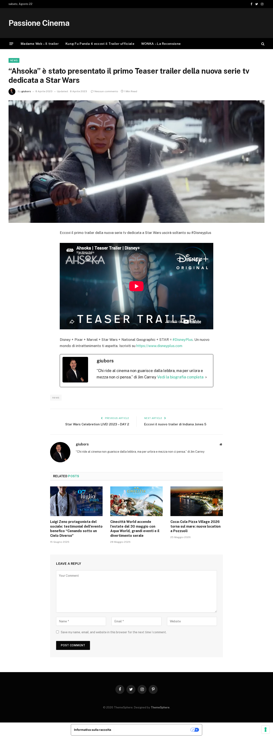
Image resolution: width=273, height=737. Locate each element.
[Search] (262, 43)
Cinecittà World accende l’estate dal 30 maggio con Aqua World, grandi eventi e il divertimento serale (134, 529)
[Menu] (11, 43)
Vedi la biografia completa (180, 377)
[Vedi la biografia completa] (206, 377)
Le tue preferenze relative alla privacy (152, 729)
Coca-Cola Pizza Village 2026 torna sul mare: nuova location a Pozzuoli (195, 526)
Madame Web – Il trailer (40, 43)
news (56, 397)
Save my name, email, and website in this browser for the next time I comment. (114, 632)
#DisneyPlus (183, 339)
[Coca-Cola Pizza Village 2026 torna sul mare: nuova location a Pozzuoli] (196, 501)
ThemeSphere (160, 707)
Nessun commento (106, 91)
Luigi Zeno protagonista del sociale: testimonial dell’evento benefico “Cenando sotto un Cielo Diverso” (76, 529)
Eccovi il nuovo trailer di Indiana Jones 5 (175, 424)
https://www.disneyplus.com (159, 346)
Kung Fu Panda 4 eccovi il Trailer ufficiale (99, 43)
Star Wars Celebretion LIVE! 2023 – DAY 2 (97, 424)
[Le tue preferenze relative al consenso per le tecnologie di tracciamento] (265, 729)
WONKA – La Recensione (161, 43)
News (14, 60)
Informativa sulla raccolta (92, 729)
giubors (26, 91)
